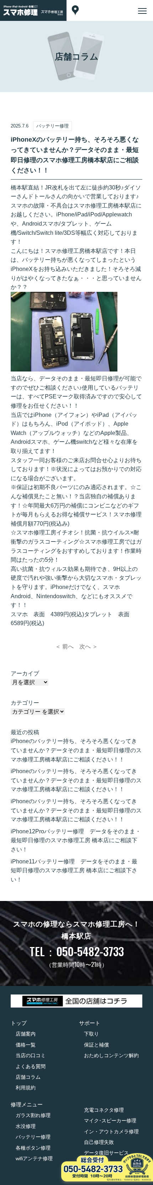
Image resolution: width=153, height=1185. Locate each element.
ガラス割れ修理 (33, 1115)
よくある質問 (31, 1066)
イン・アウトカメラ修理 (111, 1131)
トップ (19, 1023)
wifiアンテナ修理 (34, 1158)
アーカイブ (25, 673)
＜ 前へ (64, 646)
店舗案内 (26, 1034)
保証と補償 (96, 1045)
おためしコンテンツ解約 (111, 1055)
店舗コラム (28, 1077)
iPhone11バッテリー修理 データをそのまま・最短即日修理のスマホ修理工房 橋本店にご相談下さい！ (74, 870)
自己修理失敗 (99, 1142)
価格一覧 (26, 1045)
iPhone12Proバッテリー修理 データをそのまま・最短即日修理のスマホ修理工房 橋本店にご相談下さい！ (76, 840)
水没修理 (26, 1126)
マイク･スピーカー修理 (110, 1120)
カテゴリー (25, 703)
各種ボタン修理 (33, 1148)
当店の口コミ (31, 1055)
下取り (91, 1034)
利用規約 (26, 1087)
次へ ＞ (88, 646)
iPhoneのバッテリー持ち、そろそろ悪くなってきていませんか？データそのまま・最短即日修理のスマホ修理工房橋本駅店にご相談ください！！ (76, 750)
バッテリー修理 (33, 1137)
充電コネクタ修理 (104, 1110)
